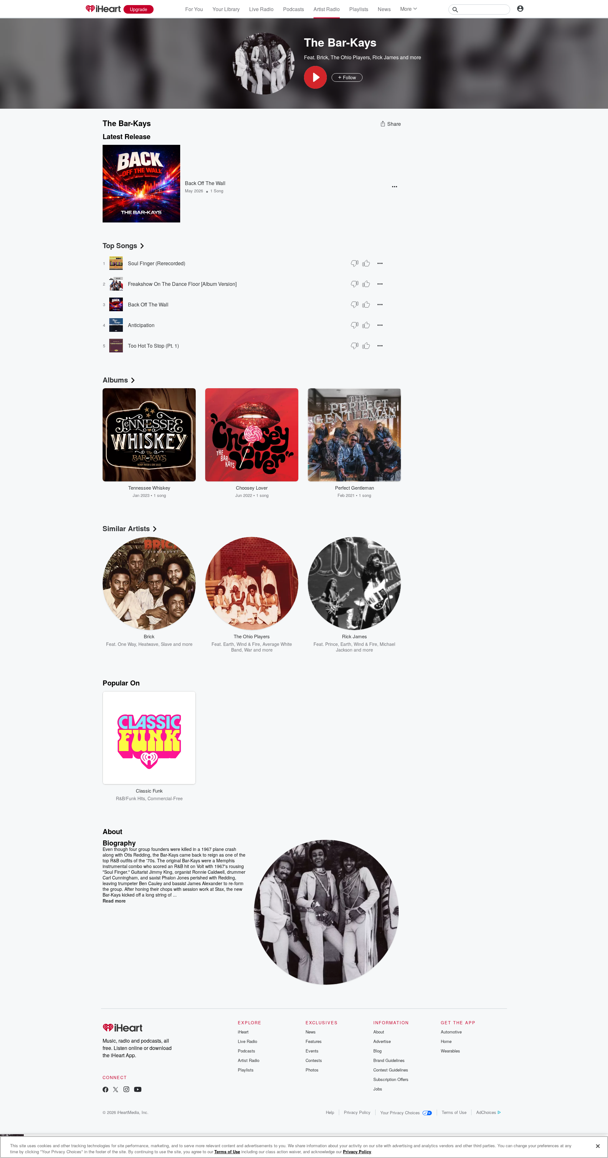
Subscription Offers (390, 1079)
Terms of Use (454, 1112)
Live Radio (261, 9)
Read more (114, 900)
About (378, 1032)
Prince (331, 644)
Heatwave (148, 644)
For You (194, 9)
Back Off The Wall (205, 183)
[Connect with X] (115, 1090)
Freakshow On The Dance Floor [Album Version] (182, 283)
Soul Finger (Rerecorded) (156, 263)
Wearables (450, 1051)
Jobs (377, 1089)
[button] (315, 77)
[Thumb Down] (354, 263)
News (384, 9)
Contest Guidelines (390, 1070)
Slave (166, 644)
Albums (115, 380)
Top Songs (120, 245)
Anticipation (141, 325)
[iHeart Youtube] (138, 1090)
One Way (127, 644)
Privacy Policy (357, 1112)
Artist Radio (327, 9)
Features (314, 1041)
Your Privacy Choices (400, 1113)
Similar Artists (126, 528)
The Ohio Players (350, 57)
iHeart (243, 1032)
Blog (377, 1051)
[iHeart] (103, 9)
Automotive (451, 1032)
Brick (322, 57)
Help (330, 1112)
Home (446, 1041)
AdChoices (486, 1112)
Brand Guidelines (389, 1060)
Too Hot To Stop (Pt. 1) (153, 345)
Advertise (382, 1041)
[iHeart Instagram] (126, 1090)
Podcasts (293, 9)
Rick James (385, 57)
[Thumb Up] (366, 263)
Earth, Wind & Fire (241, 644)
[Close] (598, 1146)
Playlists (358, 9)
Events (312, 1051)
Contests (314, 1060)
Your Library (226, 9)
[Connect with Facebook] (105, 1090)
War (248, 650)
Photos (312, 1070)
